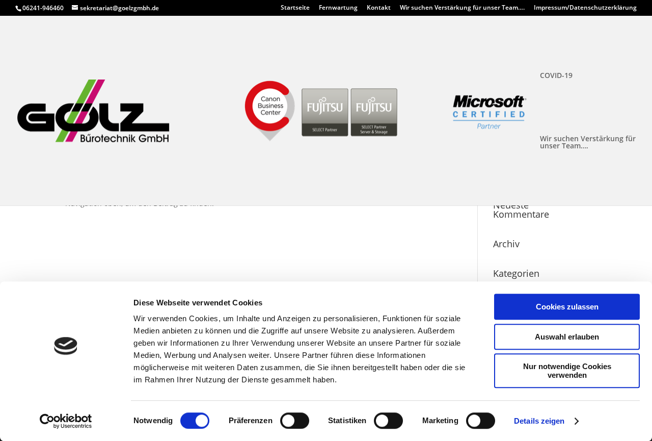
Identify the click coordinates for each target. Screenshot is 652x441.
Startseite (295, 8)
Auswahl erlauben (567, 336)
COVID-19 (556, 76)
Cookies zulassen (567, 306)
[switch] (294, 420)
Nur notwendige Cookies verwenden (567, 370)
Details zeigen (539, 421)
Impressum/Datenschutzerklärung (585, 8)
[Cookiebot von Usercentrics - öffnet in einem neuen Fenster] (66, 421)
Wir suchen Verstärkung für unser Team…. (462, 8)
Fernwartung (338, 8)
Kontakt (379, 8)
